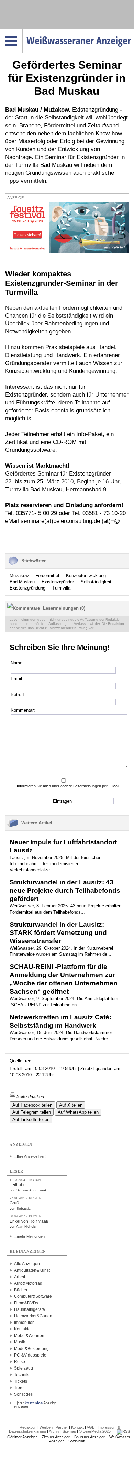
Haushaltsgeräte (29, 1309)
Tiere (19, 1387)
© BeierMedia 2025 (95, 1431)
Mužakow (19, 575)
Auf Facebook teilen (32, 1105)
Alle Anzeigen (27, 1264)
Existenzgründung (27, 588)
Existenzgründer (58, 581)
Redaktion (28, 1427)
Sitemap (69, 1431)
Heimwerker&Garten (33, 1316)
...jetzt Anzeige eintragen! (35, 1403)
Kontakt (77, 1427)
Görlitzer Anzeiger (22, 1437)
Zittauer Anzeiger (56, 1437)
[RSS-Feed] (123, 1431)
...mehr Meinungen (29, 1236)
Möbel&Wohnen (29, 1335)
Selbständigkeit (96, 581)
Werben (46, 1427)
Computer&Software (33, 1296)
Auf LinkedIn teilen (30, 1119)
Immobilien (24, 1322)
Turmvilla (61, 588)
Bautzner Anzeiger (89, 1437)
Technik (21, 1374)
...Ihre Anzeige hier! (30, 1156)
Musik (19, 1342)
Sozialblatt (76, 1441)
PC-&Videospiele (30, 1355)
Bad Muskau (22, 581)
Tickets (20, 1381)
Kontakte (22, 1329)
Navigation (22, 31)
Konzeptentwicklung (86, 575)
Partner (62, 1427)
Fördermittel (47, 575)
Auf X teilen (70, 1105)
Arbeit (19, 1277)
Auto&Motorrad (28, 1283)
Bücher (20, 1290)
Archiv (54, 1431)
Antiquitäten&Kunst (32, 1270)
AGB (90, 1427)
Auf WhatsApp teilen (78, 1112)
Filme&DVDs (26, 1303)
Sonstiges (23, 1394)
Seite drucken (29, 1096)
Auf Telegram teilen (31, 1112)
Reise (19, 1361)
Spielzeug (23, 1368)
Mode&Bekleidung (31, 1348)
